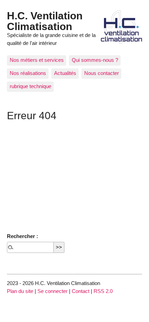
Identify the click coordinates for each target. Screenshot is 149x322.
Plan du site (20, 291)
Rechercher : (22, 236)
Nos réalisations (28, 73)
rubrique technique (30, 86)
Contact (80, 291)
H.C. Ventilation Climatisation (44, 21)
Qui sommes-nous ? (95, 60)
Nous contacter (101, 73)
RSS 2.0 (103, 291)
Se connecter (52, 291)
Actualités (65, 73)
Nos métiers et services (37, 60)
